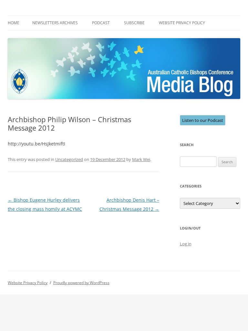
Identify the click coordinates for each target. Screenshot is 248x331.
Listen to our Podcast (202, 120)
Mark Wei (141, 159)
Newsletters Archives (55, 23)
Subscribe (134, 23)
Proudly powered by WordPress (81, 282)
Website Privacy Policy (182, 23)
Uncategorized (69, 159)
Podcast (101, 23)
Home (13, 23)
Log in (185, 244)
